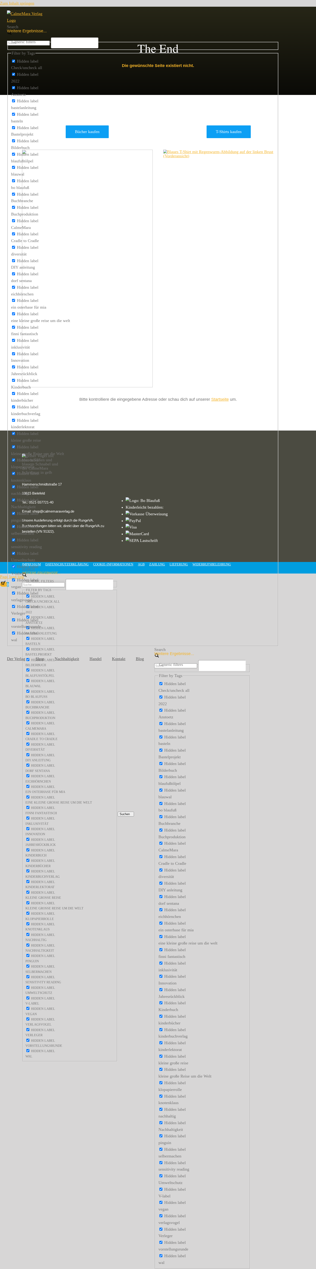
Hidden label (27, 61)
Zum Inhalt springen (17, 3)
